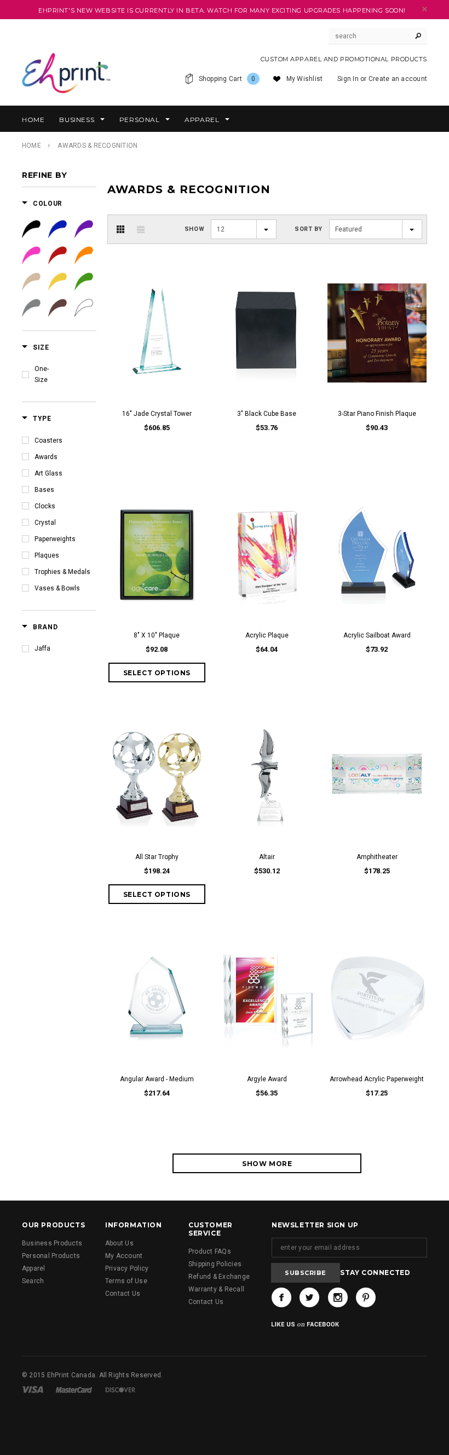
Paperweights (55, 539)
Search (33, 1281)
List (141, 229)
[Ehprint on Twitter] (309, 1297)
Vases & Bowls (57, 588)
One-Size (41, 374)
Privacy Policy (126, 1268)
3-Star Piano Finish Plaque (377, 414)
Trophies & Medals (62, 572)
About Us (119, 1243)
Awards (45, 457)
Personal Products (51, 1256)
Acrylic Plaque (267, 635)
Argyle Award (267, 1079)
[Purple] (83, 229)
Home (31, 145)
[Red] (57, 255)
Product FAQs (209, 1251)
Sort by (309, 229)
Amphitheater (377, 857)
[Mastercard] (74, 1389)
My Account (123, 1256)
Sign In (348, 79)
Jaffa (42, 648)
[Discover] (120, 1389)
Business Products (52, 1243)
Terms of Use (126, 1281)
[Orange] (83, 255)
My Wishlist (304, 79)
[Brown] (57, 308)
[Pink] (31, 255)
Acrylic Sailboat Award (377, 635)
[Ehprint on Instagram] (338, 1297)
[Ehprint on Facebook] (281, 1297)
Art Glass (48, 473)
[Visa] (32, 1389)
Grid (120, 229)
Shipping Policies (214, 1264)
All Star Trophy (157, 857)
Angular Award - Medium (157, 1079)
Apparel (33, 1268)
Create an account (398, 79)
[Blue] (57, 229)
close (424, 9)
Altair (267, 857)
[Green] (83, 282)
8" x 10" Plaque (157, 635)
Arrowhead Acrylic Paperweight (377, 1079)
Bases (44, 490)
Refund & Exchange (219, 1276)
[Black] (31, 229)
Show (194, 229)
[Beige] (31, 282)
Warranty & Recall (216, 1289)
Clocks (44, 506)
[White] (83, 308)
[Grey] (31, 308)
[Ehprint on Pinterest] (366, 1297)
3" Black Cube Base (266, 414)
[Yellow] (57, 282)
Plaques (46, 555)
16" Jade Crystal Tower (157, 414)
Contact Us (122, 1293)
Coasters (48, 440)
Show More (267, 1164)
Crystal (45, 522)
